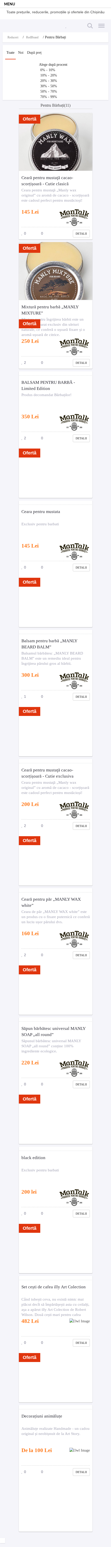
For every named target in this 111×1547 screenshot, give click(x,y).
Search (89, 23)
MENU (9, 4)
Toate (10, 53)
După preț (34, 53)
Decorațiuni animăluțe (41, 1416)
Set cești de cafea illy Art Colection (53, 1286)
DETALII (81, 233)
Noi (20, 53)
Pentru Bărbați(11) (55, 105)
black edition (33, 1157)
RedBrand (32, 37)
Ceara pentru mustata (40, 511)
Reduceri (12, 37)
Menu (100, 23)
